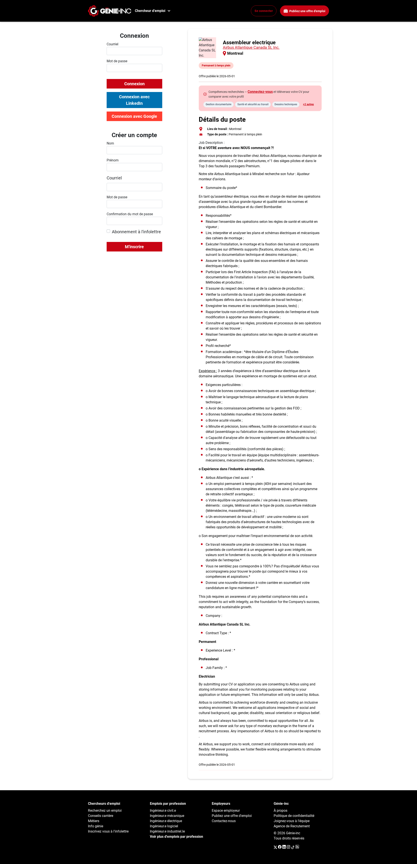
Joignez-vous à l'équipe (291, 821)
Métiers (93, 821)
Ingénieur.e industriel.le (167, 831)
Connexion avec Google (134, 116)
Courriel (114, 178)
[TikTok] (293, 847)
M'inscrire (134, 246)
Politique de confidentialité (294, 816)
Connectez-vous (260, 92)
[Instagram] (288, 847)
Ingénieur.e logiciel (164, 826)
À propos (280, 810)
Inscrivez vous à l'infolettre (108, 831)
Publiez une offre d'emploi (307, 11)
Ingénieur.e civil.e (163, 810)
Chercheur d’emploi (150, 11)
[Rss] (297, 847)
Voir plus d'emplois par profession (176, 836)
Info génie (95, 826)
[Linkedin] (284, 847)
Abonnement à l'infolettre (136, 231)
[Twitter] (275, 847)
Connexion (134, 83)
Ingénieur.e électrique (166, 821)
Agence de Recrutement (292, 826)
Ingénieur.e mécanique (167, 816)
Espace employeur (226, 810)
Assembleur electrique (249, 42)
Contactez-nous (224, 821)
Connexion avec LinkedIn (134, 100)
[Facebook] (279, 847)
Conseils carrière (100, 816)
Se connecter (264, 11)
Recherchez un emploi (105, 810)
